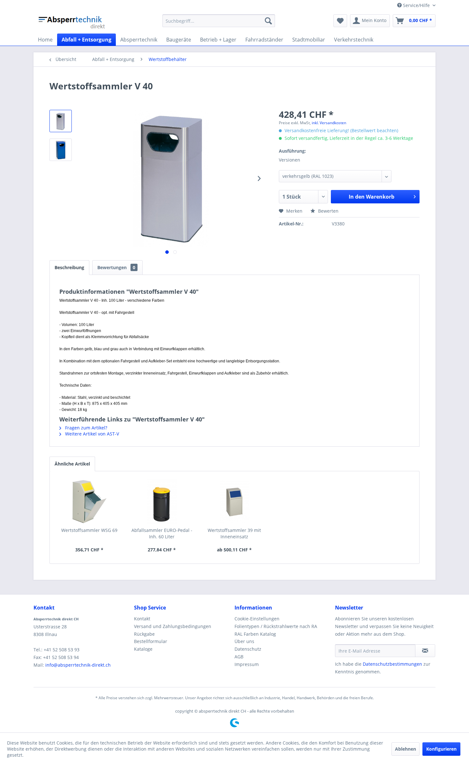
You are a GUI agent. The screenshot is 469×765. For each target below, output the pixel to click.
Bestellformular (150, 641)
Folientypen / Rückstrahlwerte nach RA (275, 626)
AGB (238, 657)
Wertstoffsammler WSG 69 (89, 530)
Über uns (244, 641)
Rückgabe (144, 634)
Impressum (246, 664)
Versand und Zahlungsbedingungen (172, 626)
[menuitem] (218, 20)
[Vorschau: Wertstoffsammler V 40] (60, 121)
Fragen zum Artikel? (85, 428)
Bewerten (328, 211)
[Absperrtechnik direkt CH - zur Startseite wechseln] (72, 22)
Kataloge (143, 649)
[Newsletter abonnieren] (425, 650)
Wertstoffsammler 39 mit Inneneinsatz (234, 533)
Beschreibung (69, 267)
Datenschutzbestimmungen (392, 664)
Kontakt (142, 619)
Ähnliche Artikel (72, 464)
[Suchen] (268, 20)
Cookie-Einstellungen (256, 619)
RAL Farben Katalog (255, 634)
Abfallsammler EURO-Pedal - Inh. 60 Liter (161, 533)
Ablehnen (405, 749)
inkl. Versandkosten (329, 122)
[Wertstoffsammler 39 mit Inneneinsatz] (234, 501)
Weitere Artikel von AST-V (91, 434)
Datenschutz (247, 649)
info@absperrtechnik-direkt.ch (78, 665)
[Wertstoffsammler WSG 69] (89, 501)
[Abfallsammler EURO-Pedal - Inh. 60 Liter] (162, 501)
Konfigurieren (441, 749)
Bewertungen (116, 267)
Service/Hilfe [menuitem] (416, 5)
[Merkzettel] (340, 20)
